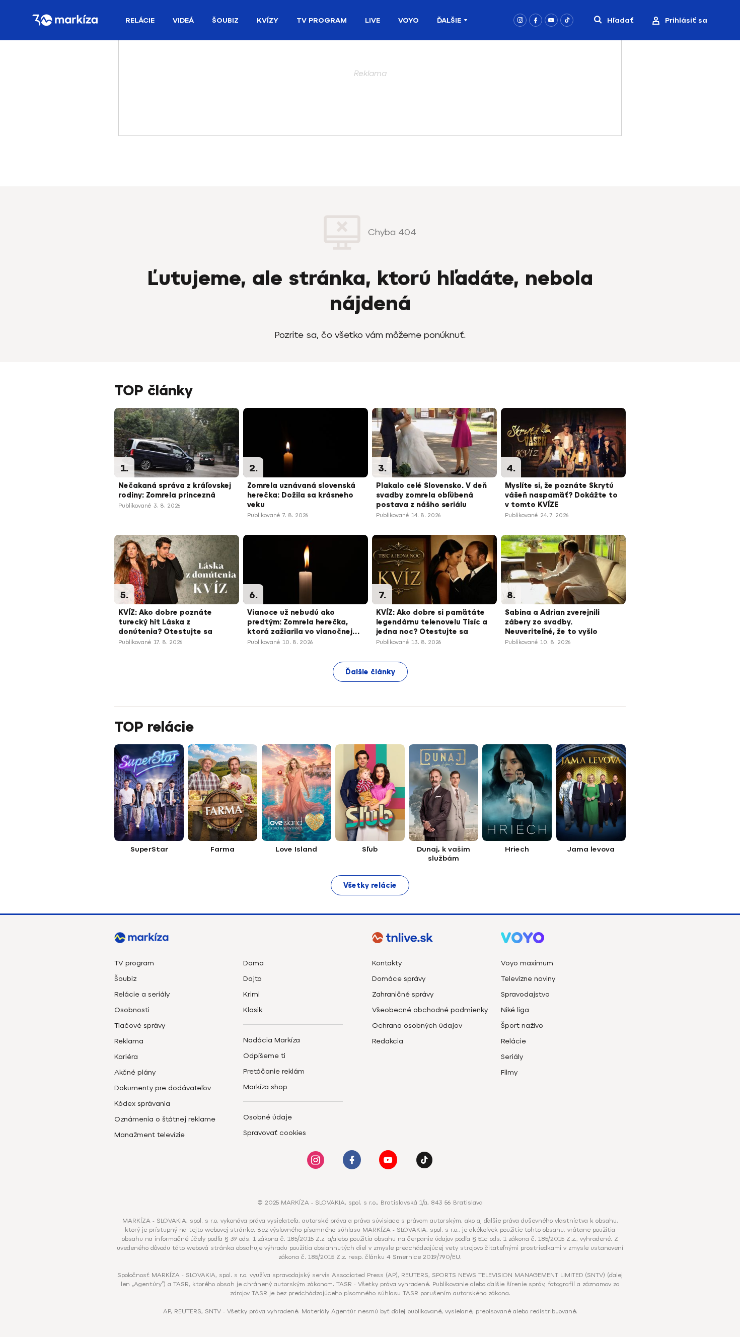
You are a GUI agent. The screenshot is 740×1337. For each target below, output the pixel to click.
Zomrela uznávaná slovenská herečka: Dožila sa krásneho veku (301, 495)
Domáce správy (398, 978)
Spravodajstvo (525, 994)
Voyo (408, 20)
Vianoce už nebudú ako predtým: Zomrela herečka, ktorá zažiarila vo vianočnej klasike (299, 623)
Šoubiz (225, 20)
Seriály (512, 1056)
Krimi (251, 994)
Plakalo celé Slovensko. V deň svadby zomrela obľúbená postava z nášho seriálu (431, 495)
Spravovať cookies (274, 1133)
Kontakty (387, 963)
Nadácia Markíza (271, 1040)
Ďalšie (449, 20)
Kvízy (267, 20)
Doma (253, 963)
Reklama (128, 1041)
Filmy (509, 1072)
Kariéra (126, 1056)
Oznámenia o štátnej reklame (164, 1119)
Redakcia (387, 1041)
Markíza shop (265, 1087)
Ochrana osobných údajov (417, 1025)
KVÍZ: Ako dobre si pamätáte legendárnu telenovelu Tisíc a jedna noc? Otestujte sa (431, 622)
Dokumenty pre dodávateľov (162, 1088)
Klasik (252, 1010)
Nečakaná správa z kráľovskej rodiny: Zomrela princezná (174, 490)
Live (372, 20)
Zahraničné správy (402, 994)
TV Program (322, 20)
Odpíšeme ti (264, 1055)
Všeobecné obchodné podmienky (430, 1010)
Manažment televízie (149, 1135)
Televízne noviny (528, 978)
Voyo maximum (527, 963)
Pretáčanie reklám (274, 1071)
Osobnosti (132, 1010)
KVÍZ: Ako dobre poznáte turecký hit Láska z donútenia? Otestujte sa (165, 622)
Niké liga (515, 1010)
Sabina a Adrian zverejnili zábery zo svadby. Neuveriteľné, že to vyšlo (552, 622)
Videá (183, 20)
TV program (134, 963)
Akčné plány (135, 1072)
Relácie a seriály (142, 994)
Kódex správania (142, 1103)
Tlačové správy (139, 1025)
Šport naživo (522, 1025)
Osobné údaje (267, 1117)
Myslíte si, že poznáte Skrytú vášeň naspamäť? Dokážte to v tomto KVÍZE (561, 495)
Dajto (252, 978)
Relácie (140, 20)
